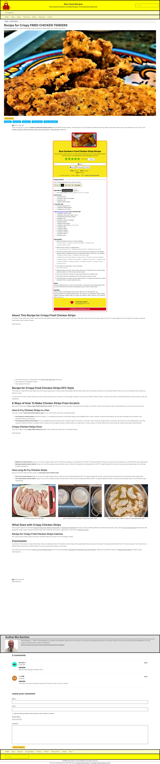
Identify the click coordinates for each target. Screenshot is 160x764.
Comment (15, 723)
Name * (14, 699)
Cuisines (39, 751)
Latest (13, 751)
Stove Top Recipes (51, 122)
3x (72, 185)
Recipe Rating (16, 717)
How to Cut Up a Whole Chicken (42, 549)
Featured (20, 751)
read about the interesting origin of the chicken (82, 549)
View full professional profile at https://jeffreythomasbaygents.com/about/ (42, 645)
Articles (50, 17)
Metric (76, 190)
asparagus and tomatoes (69, 527)
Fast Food (17, 122)
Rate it (92, 159)
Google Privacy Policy (82, 763)
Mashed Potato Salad (53, 527)
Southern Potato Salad (39, 527)
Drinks (19, 17)
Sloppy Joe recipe (83, 530)
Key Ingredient (29, 751)
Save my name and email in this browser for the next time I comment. (34, 713)
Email (73, 167)
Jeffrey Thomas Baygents (92, 175)
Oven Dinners (37, 122)
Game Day (26, 122)
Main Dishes (14, 21)
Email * (14, 706)
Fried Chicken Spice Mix (48, 379)
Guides (34, 17)
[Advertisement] (62, 350)
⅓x (56, 185)
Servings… (78, 185)
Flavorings (26, 17)
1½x (66, 185)
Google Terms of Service (99, 763)
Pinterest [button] (80, 167)
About (70, 751)
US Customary (67, 190)
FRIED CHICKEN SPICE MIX (61, 211)
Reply (146, 662)
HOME (7, 751)
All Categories (9, 13)
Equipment (42, 17)
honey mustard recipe (129, 527)
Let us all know (79, 303)
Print (80, 164)
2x (69, 185)
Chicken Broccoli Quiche (124, 549)
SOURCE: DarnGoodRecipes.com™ (80, 309)
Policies (46, 751)
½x (59, 185)
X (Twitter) (87, 167)
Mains (7, 17)
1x (62, 185)
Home (6, 21)
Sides (13, 17)
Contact (64, 751)
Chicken (7, 122)
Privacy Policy (55, 751)
